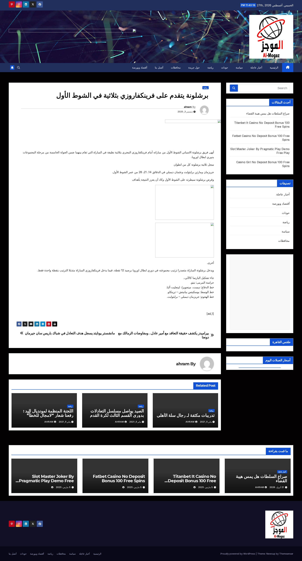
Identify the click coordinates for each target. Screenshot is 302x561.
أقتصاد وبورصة (139, 67)
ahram (188, 107)
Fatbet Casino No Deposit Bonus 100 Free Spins (119, 478)
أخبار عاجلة (256, 67)
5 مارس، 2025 (205, 487)
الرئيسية (274, 67)
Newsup (270, 553)
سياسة (239, 67)
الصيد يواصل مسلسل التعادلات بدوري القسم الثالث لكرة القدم (117, 413)
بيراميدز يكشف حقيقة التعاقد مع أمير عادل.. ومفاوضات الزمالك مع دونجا (163, 335)
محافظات (176, 67)
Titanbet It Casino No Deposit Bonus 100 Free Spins (192, 481)
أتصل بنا (159, 67)
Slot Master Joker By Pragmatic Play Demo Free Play (46, 481)
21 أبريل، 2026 (276, 487)
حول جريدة (194, 67)
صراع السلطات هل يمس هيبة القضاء (268, 113)
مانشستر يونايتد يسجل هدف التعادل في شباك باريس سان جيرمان (70, 333)
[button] (18, 67)
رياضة (210, 67)
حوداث (224, 67)
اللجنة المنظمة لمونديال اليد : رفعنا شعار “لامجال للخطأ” (48, 413)
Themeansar (286, 553)
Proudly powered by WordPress (238, 553)
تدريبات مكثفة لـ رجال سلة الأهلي (186, 415)
